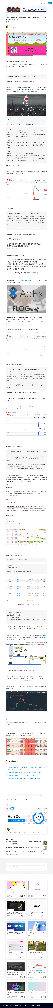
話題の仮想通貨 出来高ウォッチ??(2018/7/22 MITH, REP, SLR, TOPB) (23, 772)
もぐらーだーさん (41, 637)
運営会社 (48, 1005)
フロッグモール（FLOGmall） (29, 281)
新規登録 (49, 3)
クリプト (7, 15)
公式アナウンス (32, 1005)
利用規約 (16, 1005)
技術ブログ (39, 1005)
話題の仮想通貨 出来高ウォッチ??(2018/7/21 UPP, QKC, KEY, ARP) (23, 775)
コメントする (43, 870)
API (44, 1005)
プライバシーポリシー (24, 1005)
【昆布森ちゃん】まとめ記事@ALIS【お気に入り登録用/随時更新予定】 (23, 778)
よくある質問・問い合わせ (7, 1005)
